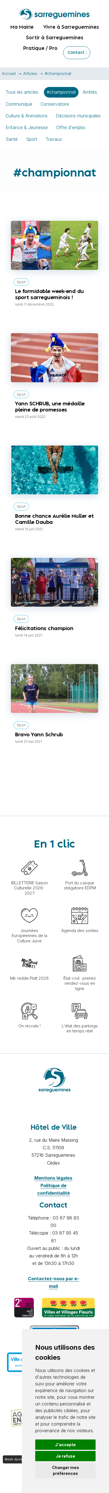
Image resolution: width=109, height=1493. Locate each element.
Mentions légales (53, 1178)
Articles (30, 73)
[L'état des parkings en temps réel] (79, 1000)
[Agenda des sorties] (79, 904)
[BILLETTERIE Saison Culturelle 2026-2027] (29, 857)
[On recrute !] (29, 1000)
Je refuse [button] (65, 1456)
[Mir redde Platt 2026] (29, 952)
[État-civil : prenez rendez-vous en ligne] (79, 952)
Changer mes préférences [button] (65, 1470)
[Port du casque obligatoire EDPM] (79, 857)
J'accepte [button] (65, 1444)
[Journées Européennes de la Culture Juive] (29, 904)
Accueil (9, 73)
